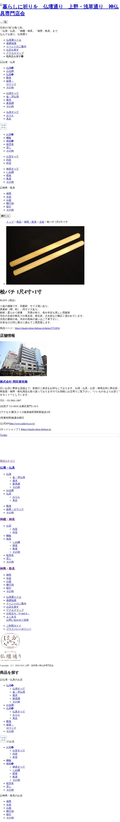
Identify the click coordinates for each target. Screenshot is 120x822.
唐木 (8, 100)
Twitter (3, 435)
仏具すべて (12, 112)
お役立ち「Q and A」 (18, 613)
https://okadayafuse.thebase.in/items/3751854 (37, 328)
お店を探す (12, 49)
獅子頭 (10, 203)
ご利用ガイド (13, 625)
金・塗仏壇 (12, 96)
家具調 (10, 103)
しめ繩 (16, 542)
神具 (8, 141)
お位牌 (10, 71)
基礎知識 (11, 43)
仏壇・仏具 (7, 467)
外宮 (8, 163)
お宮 (8, 134)
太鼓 (8, 196)
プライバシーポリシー (18, 629)
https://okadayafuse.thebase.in (36, 429)
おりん (10, 115)
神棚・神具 (7, 519)
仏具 (8, 74)
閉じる (6, 216)
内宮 (8, 160)
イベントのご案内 (16, 46)
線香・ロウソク (15, 509)
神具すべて (12, 169)
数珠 (8, 77)
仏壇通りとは (13, 40)
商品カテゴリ (7, 461)
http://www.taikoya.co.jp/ (22, 423)
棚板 (8, 137)
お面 (8, 200)
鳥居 (8, 178)
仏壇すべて (12, 93)
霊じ (8, 147)
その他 (10, 87)
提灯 (8, 206)
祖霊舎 (10, 144)
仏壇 (8, 68)
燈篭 (8, 175)
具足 (8, 118)
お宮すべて (12, 156)
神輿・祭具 (7, 568)
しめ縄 (10, 172)
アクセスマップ (15, 53)
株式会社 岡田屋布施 (14, 381)
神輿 (8, 193)
